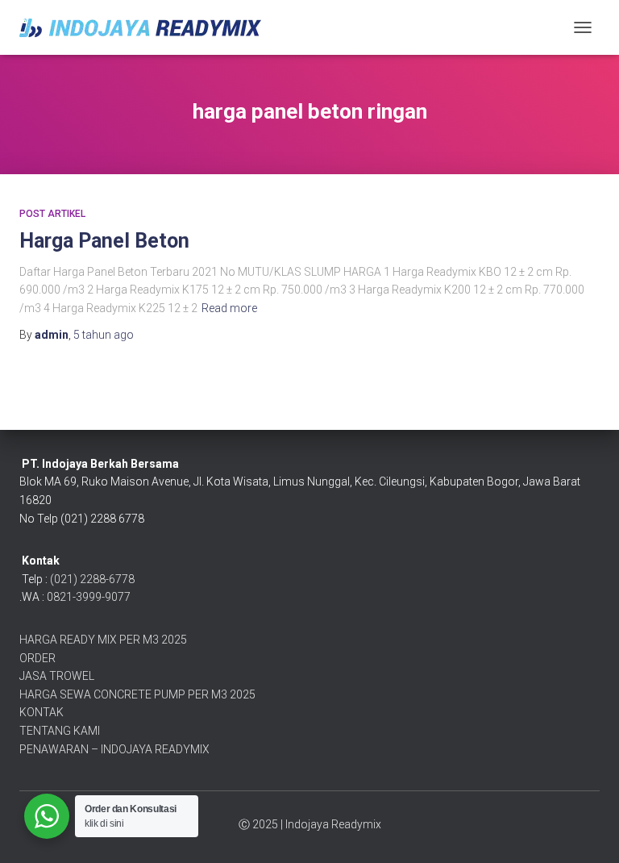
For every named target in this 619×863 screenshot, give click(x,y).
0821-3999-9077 (89, 596)
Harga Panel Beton (104, 240)
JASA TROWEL (56, 675)
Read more (229, 308)
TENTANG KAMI (59, 730)
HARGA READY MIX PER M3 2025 (103, 639)
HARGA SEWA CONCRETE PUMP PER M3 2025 (137, 694)
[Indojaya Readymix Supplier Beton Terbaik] (146, 28)
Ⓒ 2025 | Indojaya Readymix (310, 824)
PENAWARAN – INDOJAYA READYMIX (114, 749)
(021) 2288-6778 (92, 579)
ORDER (37, 658)
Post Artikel (52, 213)
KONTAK (41, 712)
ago (103, 334)
